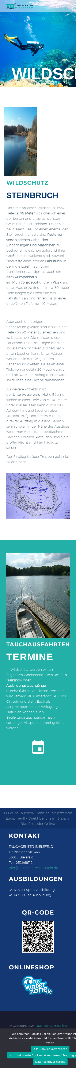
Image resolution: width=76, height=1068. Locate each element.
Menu (69, 6)
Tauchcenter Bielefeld (51, 1025)
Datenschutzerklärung (50, 1061)
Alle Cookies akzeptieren (50, 1049)
